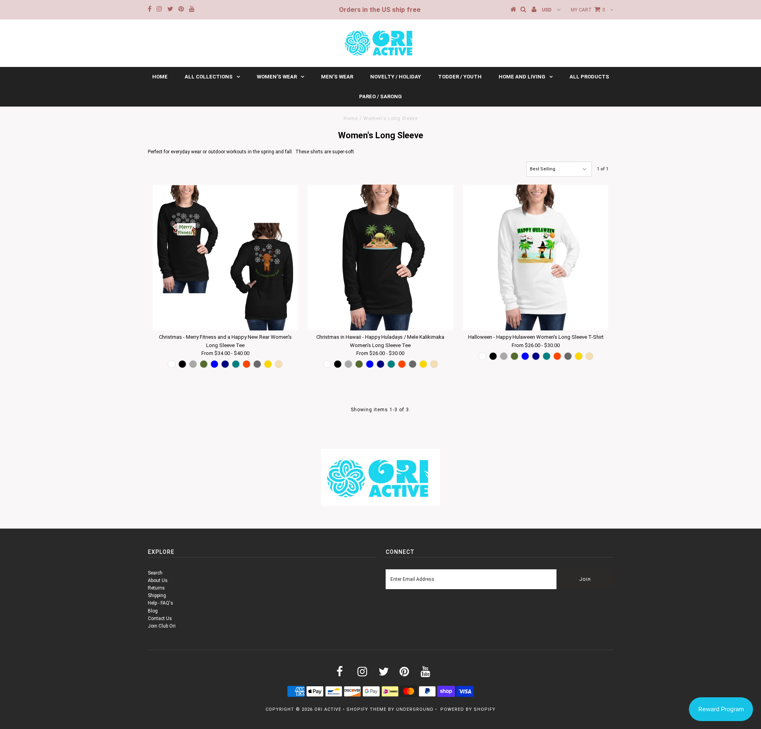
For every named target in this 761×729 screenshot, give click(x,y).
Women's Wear (277, 77)
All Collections (209, 77)
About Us (158, 580)
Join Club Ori (162, 626)
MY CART (588, 10)
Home (160, 77)
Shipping (157, 595)
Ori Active (327, 709)
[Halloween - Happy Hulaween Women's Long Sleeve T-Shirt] (535, 257)
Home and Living (522, 77)
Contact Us (160, 618)
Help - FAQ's (160, 603)
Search (155, 573)
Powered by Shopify (467, 709)
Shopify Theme (366, 709)
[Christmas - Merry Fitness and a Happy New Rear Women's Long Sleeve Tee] (225, 257)
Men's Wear (337, 77)
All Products (589, 77)
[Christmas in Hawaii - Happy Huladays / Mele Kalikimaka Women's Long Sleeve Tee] (380, 257)
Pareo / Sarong (380, 96)
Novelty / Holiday (395, 77)
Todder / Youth (460, 77)
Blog (153, 611)
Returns (156, 588)
